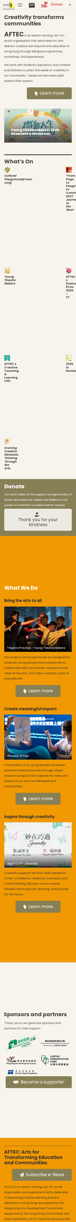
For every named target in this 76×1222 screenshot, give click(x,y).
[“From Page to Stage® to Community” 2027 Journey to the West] (69, 170)
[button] (20, 5)
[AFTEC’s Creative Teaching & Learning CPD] (7, 358)
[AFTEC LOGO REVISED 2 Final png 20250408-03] (9, 5)
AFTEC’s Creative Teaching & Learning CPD (11, 372)
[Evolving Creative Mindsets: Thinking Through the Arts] (7, 442)
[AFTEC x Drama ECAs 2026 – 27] (69, 271)
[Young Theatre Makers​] (7, 271)
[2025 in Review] (69, 358)
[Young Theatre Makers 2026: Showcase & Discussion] (38, 126)
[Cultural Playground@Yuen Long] (7, 170)
